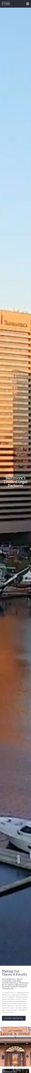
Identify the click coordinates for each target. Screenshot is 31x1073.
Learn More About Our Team (13, 1018)
